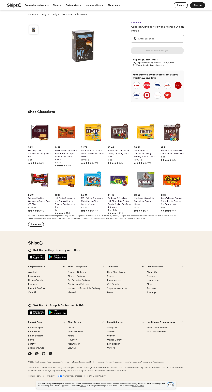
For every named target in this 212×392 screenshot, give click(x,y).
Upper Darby (114, 340)
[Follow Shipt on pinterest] (43, 354)
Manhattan (74, 344)
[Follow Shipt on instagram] (37, 354)
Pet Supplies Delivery (79, 280)
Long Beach (113, 344)
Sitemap (151, 292)
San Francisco (75, 332)
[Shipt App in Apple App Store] (36, 257)
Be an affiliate (35, 336)
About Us (152, 272)
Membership (114, 280)
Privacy (51, 376)
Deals (110, 292)
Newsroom (152, 280)
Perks (31, 340)
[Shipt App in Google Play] (57, 257)
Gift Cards (113, 284)
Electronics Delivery (78, 284)
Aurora (111, 332)
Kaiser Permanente (157, 327)
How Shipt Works (116, 272)
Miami (71, 336)
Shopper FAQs (36, 348)
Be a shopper (35, 327)
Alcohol (32, 272)
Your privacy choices (72, 376)
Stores (110, 276)
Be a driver (34, 332)
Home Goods (35, 280)
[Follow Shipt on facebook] (30, 354)
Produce (32, 284)
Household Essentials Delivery (84, 288)
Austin (71, 327)
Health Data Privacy (96, 376)
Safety (31, 344)
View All (32, 292)
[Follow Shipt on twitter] (50, 354)
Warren (111, 336)
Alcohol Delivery (76, 276)
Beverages (34, 276)
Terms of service (36, 376)
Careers (151, 276)
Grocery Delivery (77, 272)
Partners (151, 288)
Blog (149, 284)
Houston (72, 340)
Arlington (112, 327)
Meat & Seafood (37, 288)
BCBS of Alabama (156, 332)
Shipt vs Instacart (117, 288)
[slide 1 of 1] (33, 29)
